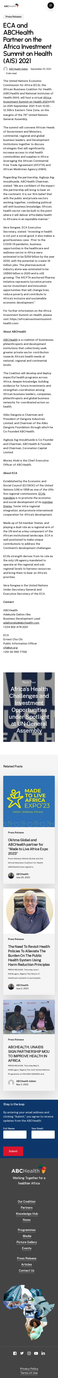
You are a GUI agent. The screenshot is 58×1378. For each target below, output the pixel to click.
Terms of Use (29, 1372)
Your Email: (37, 1128)
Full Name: (9, 1128)
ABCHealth (10, 339)
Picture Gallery (26, 1242)
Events (26, 1248)
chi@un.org (10, 647)
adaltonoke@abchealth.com (21, 622)
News (27, 1220)
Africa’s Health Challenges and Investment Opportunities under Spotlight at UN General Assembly (29, 707)
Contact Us (26, 1270)
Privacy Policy (29, 1368)
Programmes (27, 1230)
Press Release (13, 16)
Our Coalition (26, 1201)
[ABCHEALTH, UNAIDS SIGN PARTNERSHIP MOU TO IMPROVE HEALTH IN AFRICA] (29, 1045)
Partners (27, 1207)
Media (27, 1236)
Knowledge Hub (27, 1213)
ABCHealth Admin (18, 69)
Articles (26, 1264)
